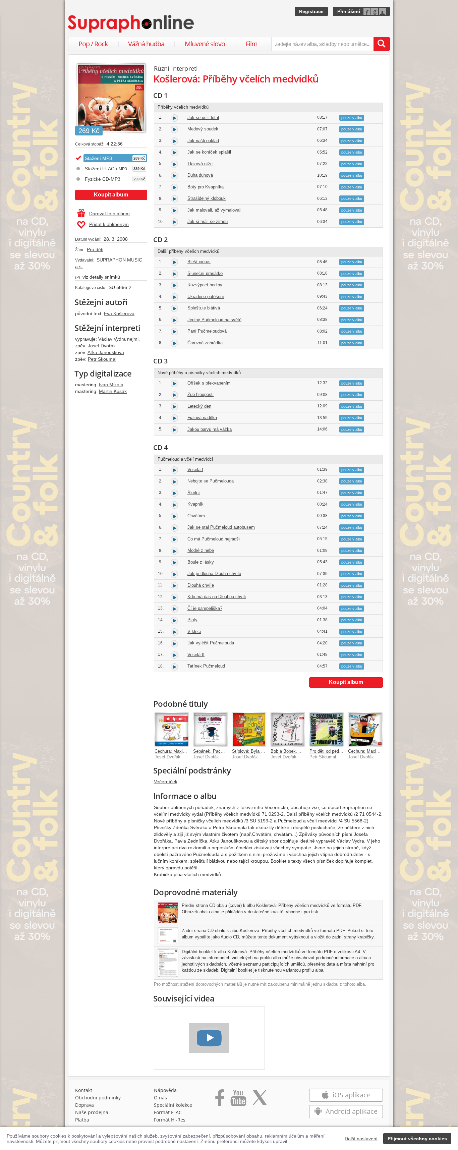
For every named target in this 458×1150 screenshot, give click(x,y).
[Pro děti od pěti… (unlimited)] (326, 729)
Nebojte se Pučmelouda (210, 480)
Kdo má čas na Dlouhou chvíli (216, 596)
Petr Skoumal (102, 359)
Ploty (192, 619)
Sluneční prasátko (205, 273)
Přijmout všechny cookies (417, 1138)
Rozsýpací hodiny (204, 284)
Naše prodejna (91, 1112)
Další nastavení (361, 1138)
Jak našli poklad (203, 140)
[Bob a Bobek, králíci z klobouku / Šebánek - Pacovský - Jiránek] (287, 729)
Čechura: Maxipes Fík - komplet (186, 751)
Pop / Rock (93, 43)
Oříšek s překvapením (209, 383)
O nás (160, 1097)
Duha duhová (200, 175)
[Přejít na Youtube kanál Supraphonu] (238, 1100)
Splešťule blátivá (203, 307)
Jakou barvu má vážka (209, 429)
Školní (193, 492)
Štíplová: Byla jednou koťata (259, 751)
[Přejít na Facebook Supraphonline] (220, 1100)
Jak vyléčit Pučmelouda (210, 642)
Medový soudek (202, 128)
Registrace (311, 11)
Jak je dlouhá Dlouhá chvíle (214, 573)
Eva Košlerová (119, 313)
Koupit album (111, 194)
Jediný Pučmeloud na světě (214, 319)
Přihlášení (348, 11)
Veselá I (195, 469)
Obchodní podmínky (98, 1097)
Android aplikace (351, 1111)
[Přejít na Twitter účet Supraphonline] (259, 1100)
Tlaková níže (200, 163)
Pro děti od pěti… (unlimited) (337, 751)
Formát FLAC (168, 1112)
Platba (82, 1119)
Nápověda (165, 1090)
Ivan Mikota (111, 384)
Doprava (84, 1105)
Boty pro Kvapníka (205, 186)
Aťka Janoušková (106, 352)
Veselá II (196, 654)
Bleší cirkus (199, 261)
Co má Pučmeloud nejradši (213, 538)
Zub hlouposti (200, 394)
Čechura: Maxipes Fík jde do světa (382, 751)
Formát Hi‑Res (169, 1119)
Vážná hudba (146, 43)
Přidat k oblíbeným (109, 224)
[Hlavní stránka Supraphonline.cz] (131, 24)
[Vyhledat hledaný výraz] (381, 44)
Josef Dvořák (102, 345)
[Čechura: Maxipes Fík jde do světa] (365, 729)
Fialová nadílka (202, 417)
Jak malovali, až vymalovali (214, 210)
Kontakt (83, 1090)
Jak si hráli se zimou (207, 221)
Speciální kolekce (173, 1105)
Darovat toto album (109, 213)
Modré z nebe (200, 550)
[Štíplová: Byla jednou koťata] (249, 729)
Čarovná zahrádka (205, 342)
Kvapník (195, 504)
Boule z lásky (200, 562)
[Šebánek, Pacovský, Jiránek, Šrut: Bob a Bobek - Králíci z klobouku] (210, 729)
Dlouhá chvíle (200, 585)
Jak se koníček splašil (209, 152)
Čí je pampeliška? (204, 608)
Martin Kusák (113, 391)
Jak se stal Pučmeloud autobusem (221, 527)
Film (251, 43)
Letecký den (199, 406)
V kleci (194, 631)
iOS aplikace (350, 1094)
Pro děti (95, 249)
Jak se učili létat (203, 117)
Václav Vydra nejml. (119, 339)
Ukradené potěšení (205, 296)
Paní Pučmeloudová (207, 331)
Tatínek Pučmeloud (206, 666)
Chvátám (196, 515)
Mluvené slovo (205, 43)
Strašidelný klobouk (206, 198)
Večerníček (165, 781)
